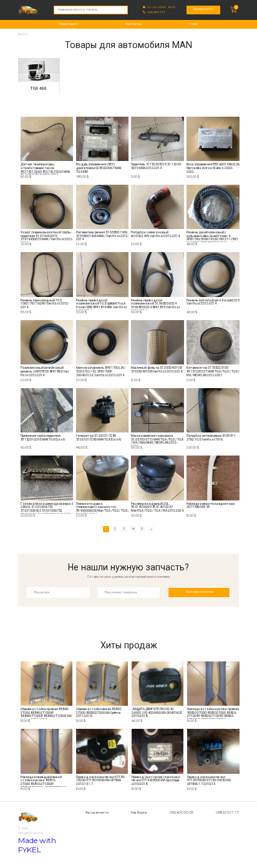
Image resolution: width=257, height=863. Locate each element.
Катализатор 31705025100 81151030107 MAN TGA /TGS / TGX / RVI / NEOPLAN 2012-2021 (213, 371)
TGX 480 (38, 88)
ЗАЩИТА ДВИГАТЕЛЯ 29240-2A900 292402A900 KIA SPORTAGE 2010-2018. (157, 713)
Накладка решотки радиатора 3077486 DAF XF (211, 505)
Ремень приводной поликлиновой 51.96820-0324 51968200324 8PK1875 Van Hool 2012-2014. (155, 304)
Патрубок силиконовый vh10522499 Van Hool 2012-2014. (155, 234)
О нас (193, 24)
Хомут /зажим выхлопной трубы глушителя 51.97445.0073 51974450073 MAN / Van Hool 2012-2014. (47, 236)
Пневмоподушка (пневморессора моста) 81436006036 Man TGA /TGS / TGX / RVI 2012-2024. (102, 508)
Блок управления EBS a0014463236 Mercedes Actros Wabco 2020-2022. (213, 168)
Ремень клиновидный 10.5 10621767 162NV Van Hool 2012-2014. (45, 304)
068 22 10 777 (156, 12)
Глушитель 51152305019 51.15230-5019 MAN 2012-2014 (156, 166)
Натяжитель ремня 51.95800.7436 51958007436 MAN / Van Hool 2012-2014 (102, 236)
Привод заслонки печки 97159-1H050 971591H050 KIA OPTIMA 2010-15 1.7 (100, 781)
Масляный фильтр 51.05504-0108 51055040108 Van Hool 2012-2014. (157, 369)
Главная (22, 34)
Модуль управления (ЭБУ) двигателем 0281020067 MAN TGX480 (98, 168)
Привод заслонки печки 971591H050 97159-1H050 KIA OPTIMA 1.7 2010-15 (209, 781)
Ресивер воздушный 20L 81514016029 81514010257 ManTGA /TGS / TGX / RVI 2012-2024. (157, 507)
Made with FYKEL (37, 845)
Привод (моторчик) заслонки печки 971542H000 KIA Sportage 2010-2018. (156, 781)
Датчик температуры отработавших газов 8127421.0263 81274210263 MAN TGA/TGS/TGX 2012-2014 (45, 168)
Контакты (133, 24)
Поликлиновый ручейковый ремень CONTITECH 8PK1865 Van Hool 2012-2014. (45, 371)
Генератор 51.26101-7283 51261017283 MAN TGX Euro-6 (98, 437)
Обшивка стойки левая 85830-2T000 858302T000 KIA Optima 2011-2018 (99, 713)
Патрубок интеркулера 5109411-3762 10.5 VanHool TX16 (211, 437)
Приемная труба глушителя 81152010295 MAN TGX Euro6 (43, 437)
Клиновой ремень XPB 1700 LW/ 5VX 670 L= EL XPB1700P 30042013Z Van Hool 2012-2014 (100, 371)
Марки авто (68, 24)
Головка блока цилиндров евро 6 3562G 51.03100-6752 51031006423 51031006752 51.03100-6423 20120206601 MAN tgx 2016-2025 (47, 508)
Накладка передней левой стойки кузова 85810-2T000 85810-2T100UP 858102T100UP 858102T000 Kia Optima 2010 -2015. (45, 781)
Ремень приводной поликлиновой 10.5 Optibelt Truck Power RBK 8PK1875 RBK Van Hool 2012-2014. (101, 304)
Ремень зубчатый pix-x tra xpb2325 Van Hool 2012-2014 (213, 302)
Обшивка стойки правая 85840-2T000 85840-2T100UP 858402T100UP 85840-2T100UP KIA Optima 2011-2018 (46, 713)
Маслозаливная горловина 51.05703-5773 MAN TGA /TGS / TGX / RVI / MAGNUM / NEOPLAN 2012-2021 (157, 440)
